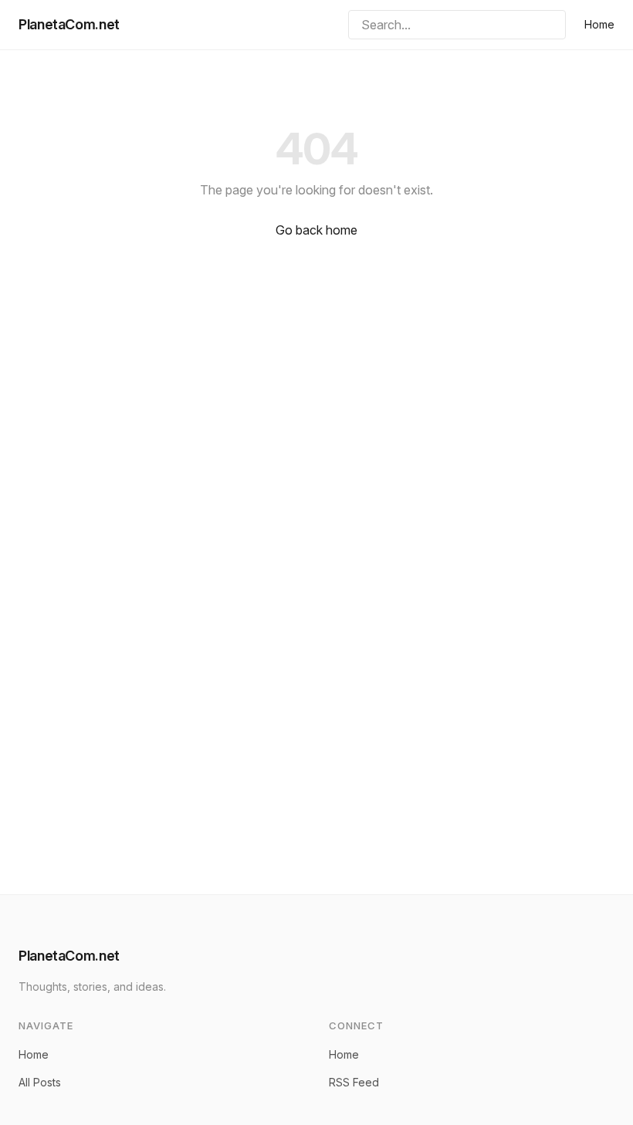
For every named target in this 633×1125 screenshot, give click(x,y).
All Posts (40, 1082)
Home (599, 24)
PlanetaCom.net (69, 24)
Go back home (316, 230)
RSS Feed (354, 1082)
